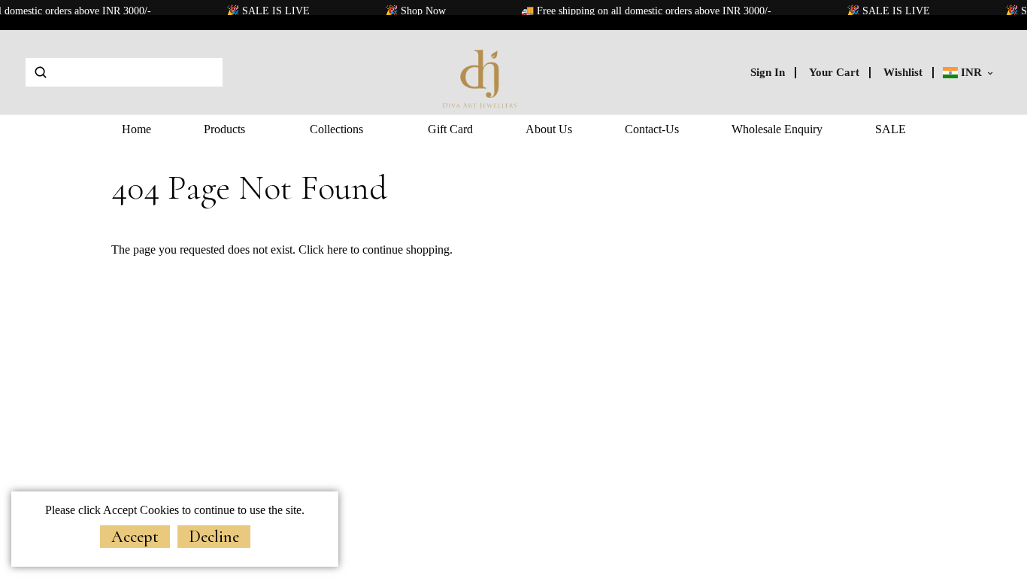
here (337, 249)
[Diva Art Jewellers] (480, 71)
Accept (135, 536)
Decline (214, 536)
